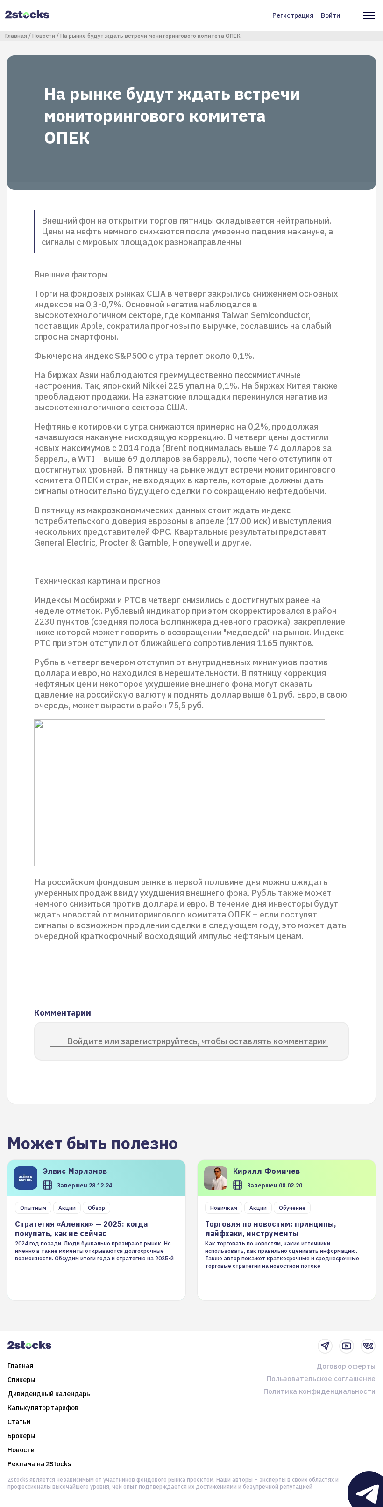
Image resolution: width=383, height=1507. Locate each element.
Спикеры (21, 1380)
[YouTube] (346, 1346)
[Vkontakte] (368, 1346)
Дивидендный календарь (48, 1394)
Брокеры (21, 1436)
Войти (330, 15)
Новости (43, 35)
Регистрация (292, 15)
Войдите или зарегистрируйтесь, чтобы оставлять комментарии (197, 1041)
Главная (16, 35)
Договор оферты (346, 1365)
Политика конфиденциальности (319, 1391)
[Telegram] (325, 1346)
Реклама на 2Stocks (39, 1464)
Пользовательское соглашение (321, 1378)
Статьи (18, 1422)
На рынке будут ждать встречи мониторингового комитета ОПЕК (150, 35)
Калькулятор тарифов (42, 1408)
